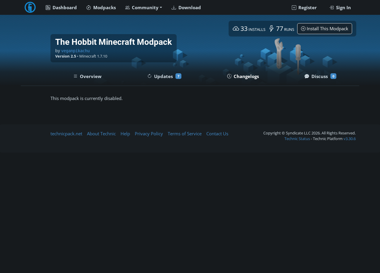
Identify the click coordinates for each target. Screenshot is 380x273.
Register (307, 7)
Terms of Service (185, 133)
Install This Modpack (326, 28)
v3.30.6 (349, 138)
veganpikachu (75, 50)
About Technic (101, 133)
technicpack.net (66, 133)
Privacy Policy (149, 133)
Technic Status (297, 138)
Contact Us (217, 133)
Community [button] (145, 7)
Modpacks (104, 7)
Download (189, 7)
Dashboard (64, 7)
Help (125, 133)
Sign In (343, 7)
